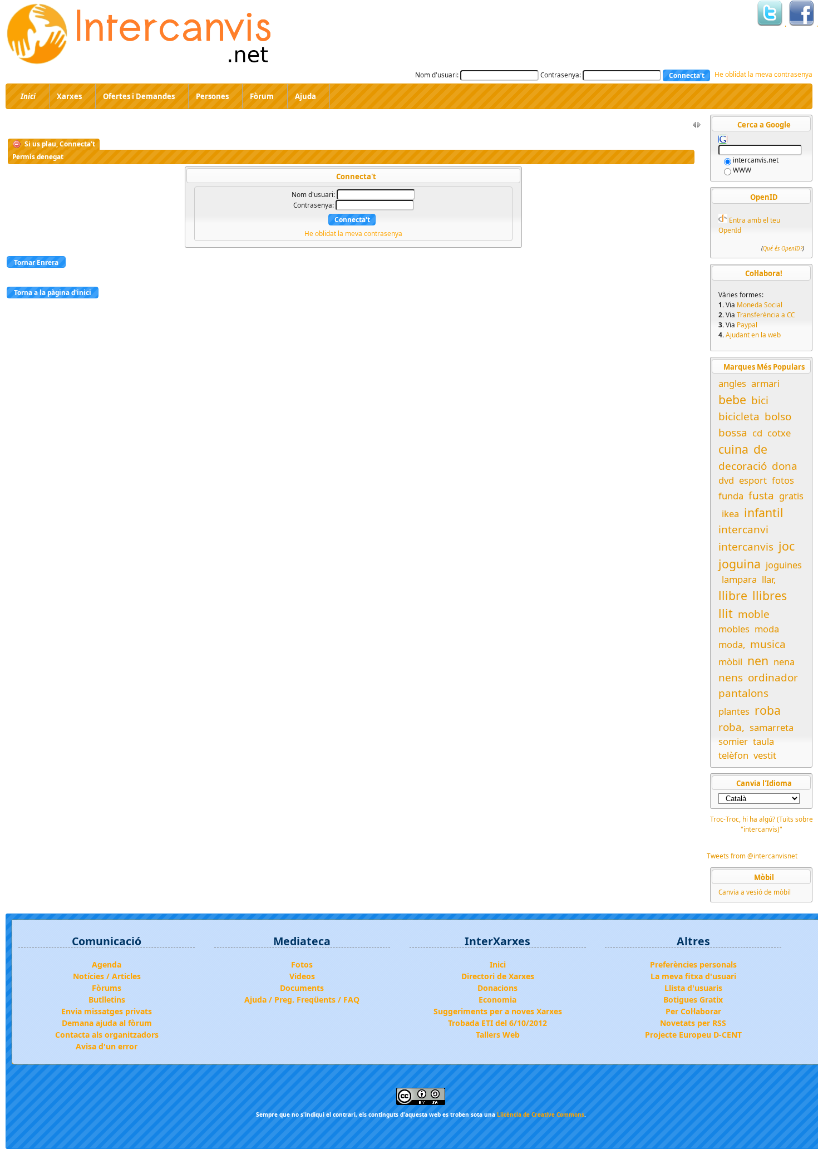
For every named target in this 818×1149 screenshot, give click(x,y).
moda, (731, 644)
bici (759, 400)
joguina (739, 564)
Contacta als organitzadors (107, 1034)
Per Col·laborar (693, 1011)
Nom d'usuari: (437, 74)
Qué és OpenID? (782, 249)
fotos (783, 480)
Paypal (747, 324)
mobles (734, 628)
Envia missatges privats (106, 1011)
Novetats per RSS (693, 1023)
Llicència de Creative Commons (540, 1114)
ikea (730, 513)
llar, (769, 579)
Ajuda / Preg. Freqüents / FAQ (301, 999)
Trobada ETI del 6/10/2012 (497, 1023)
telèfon (733, 755)
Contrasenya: (560, 74)
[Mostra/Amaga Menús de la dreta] (696, 127)
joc (786, 546)
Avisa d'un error (106, 1046)
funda (730, 495)
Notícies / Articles (107, 976)
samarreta (772, 727)
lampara (739, 579)
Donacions (497, 988)
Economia (497, 999)
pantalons (743, 693)
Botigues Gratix (693, 999)
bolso (778, 416)
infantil (763, 512)
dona (784, 466)
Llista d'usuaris (693, 988)
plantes (734, 711)
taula (763, 741)
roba (768, 710)
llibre (732, 595)
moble (754, 614)
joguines (784, 564)
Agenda (106, 964)
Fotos (302, 964)
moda (767, 628)
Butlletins (106, 999)
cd (757, 432)
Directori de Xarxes (497, 976)
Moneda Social (759, 304)
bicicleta (739, 416)
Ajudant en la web (753, 334)
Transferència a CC (766, 314)
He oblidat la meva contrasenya (763, 74)
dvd (726, 480)
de (760, 449)
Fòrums (106, 988)
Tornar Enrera (36, 262)
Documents (302, 988)
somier (733, 741)
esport (753, 480)
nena (784, 661)
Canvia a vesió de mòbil (754, 891)
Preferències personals (693, 964)
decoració (742, 466)
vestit (764, 755)
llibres (769, 595)
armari (765, 383)
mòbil (730, 661)
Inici (498, 964)
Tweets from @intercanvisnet (752, 855)
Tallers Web (498, 1034)
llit (725, 613)
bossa (732, 432)
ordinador (773, 677)
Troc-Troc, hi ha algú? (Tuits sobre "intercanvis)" (761, 823)
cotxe (779, 432)
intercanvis (745, 546)
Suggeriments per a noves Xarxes (497, 1011)
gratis (791, 495)
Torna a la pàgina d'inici (52, 292)
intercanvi (743, 529)
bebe (732, 399)
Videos (302, 976)
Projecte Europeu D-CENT (693, 1034)
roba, (731, 727)
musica (768, 644)
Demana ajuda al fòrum (107, 1023)
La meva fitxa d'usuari (693, 976)
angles (732, 383)
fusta (761, 495)
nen (757, 660)
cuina (733, 449)
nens (730, 677)
